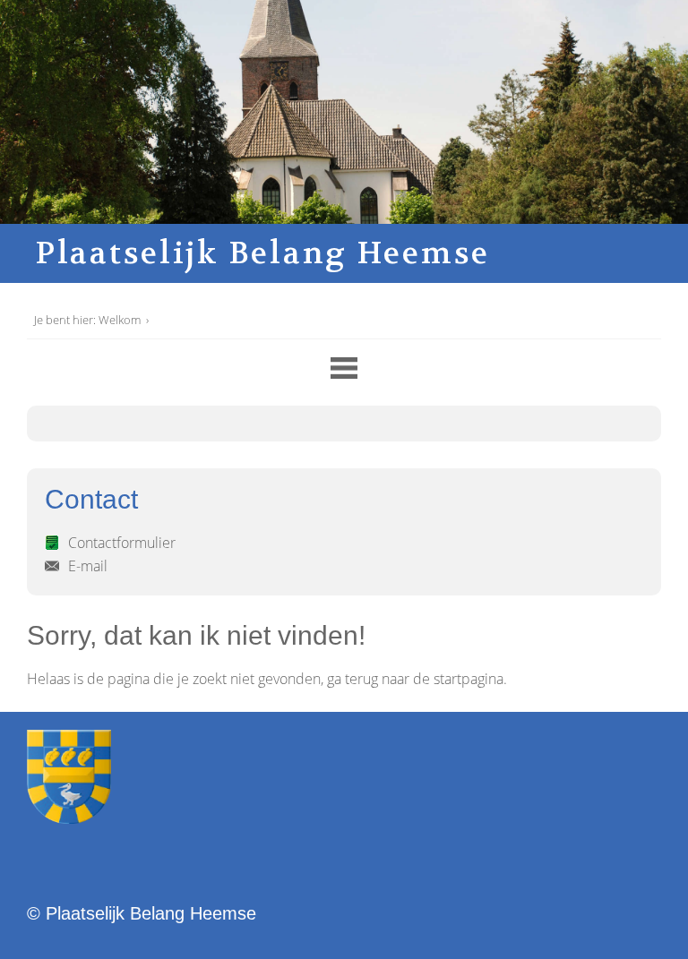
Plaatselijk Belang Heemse (263, 253)
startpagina (468, 679)
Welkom (120, 320)
